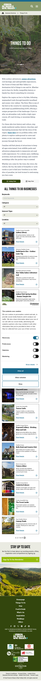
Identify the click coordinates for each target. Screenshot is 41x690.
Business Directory (10, 13)
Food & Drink (20, 609)
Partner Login (34, 675)
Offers (20, 622)
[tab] (17, 64)
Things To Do (20, 603)
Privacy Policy (22, 673)
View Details (20, 242)
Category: (5, 203)
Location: (5, 219)
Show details (30, 364)
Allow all (21, 371)
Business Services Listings (10, 675)
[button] (37, 6)
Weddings (20, 619)
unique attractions (29, 79)
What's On (20, 612)
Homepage (20, 599)
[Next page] (25, 538)
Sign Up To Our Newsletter (13, 559)
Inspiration (20, 615)
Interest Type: (7, 211)
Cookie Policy (31, 673)
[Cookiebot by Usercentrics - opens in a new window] (30, 304)
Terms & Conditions (11, 673)
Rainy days (12, 133)
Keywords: (6, 194)
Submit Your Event (24, 675)
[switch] (36, 344)
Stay (20, 606)
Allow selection (20, 377)
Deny (20, 384)
